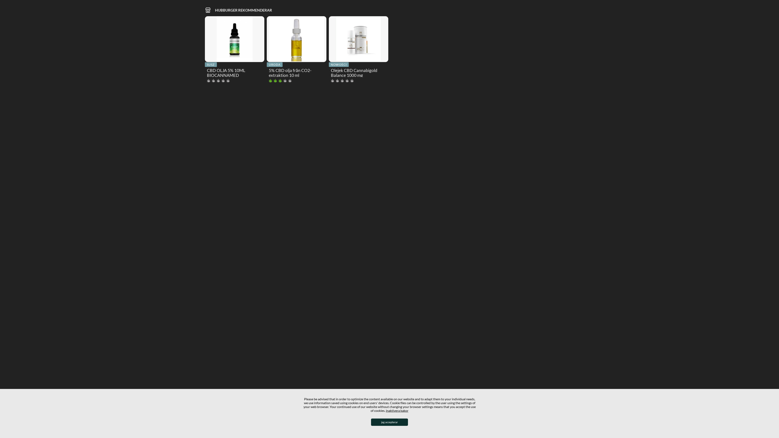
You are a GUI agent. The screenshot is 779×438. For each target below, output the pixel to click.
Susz (211, 64)
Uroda (275, 64)
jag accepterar (389, 422)
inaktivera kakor (397, 410)
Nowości (339, 64)
